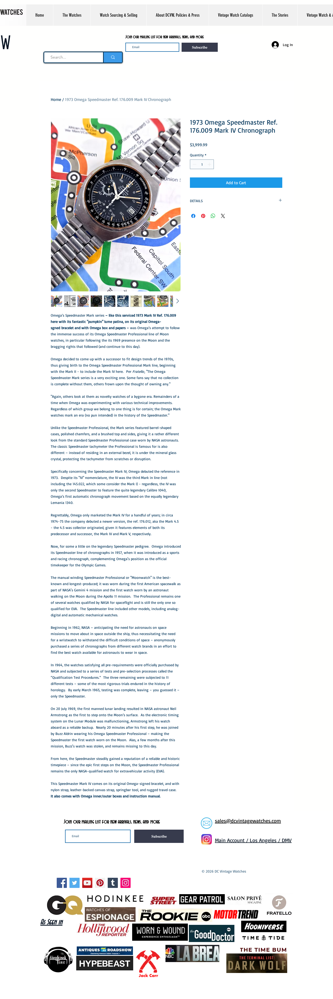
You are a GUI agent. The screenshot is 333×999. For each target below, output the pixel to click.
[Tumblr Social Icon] (113, 883)
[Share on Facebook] (193, 216)
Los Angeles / (266, 840)
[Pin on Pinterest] (203, 216)
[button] (72, 15)
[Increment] (210, 164)
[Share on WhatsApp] (213, 216)
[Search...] (112, 57)
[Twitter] (74, 883)
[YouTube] (87, 883)
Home (56, 99)
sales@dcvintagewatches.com (248, 820)
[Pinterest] (100, 883)
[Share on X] (223, 216)
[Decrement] (194, 164)
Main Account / (232, 840)
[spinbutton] (202, 164)
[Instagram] (125, 883)
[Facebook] (62, 883)
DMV (287, 840)
